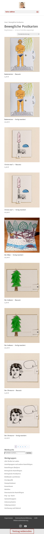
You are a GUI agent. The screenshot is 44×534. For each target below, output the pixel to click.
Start (6, 22)
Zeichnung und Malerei (12, 508)
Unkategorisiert (10, 505)
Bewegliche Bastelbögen (13, 471)
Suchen (28, 453)
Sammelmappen (10, 499)
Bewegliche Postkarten (12, 474)
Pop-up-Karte (9, 496)
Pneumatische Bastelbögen (14, 492)
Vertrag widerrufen (22, 531)
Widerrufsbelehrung (20, 520)
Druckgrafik (8, 480)
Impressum (8, 518)
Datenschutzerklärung (23, 518)
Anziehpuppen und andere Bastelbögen (18, 464)
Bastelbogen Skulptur (12, 467)
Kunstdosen (8, 486)
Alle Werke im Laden (11, 461)
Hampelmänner (10, 483)
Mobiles (7, 489)
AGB (35, 518)
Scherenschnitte (10, 502)
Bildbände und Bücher (12, 477)
